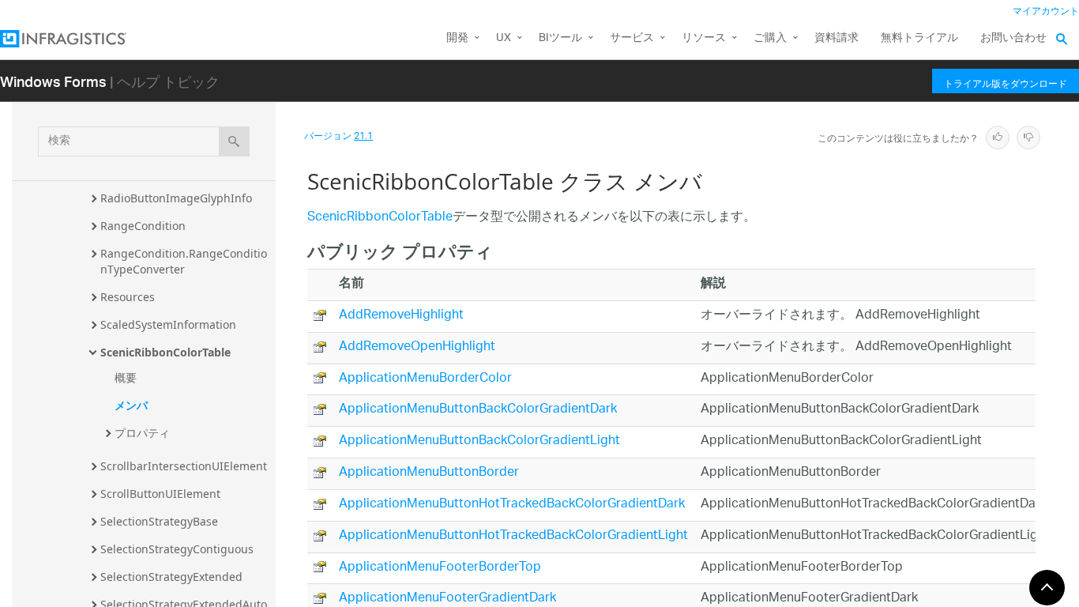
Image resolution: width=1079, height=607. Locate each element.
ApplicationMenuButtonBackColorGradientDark (478, 410)
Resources (127, 296)
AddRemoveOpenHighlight (417, 347)
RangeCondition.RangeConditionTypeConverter (183, 261)
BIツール (560, 38)
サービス (632, 38)
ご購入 (770, 38)
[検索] (234, 141)
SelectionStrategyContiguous (177, 548)
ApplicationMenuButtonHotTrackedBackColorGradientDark (512, 505)
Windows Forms (53, 81)
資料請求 (836, 38)
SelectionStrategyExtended (171, 576)
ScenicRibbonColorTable (165, 352)
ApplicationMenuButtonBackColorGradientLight (479, 441)
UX (503, 38)
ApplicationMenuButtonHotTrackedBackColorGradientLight (513, 536)
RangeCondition (143, 225)
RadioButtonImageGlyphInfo (176, 197)
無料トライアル (919, 38)
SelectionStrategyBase (159, 521)
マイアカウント (1046, 11)
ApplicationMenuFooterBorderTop (440, 568)
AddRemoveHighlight (401, 316)
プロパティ (142, 432)
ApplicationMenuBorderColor (425, 379)
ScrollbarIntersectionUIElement (183, 465)
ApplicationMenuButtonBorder (429, 473)
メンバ (131, 405)
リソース (704, 38)
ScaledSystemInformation (168, 324)
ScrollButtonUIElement (160, 493)
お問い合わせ (1013, 38)
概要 (126, 377)
